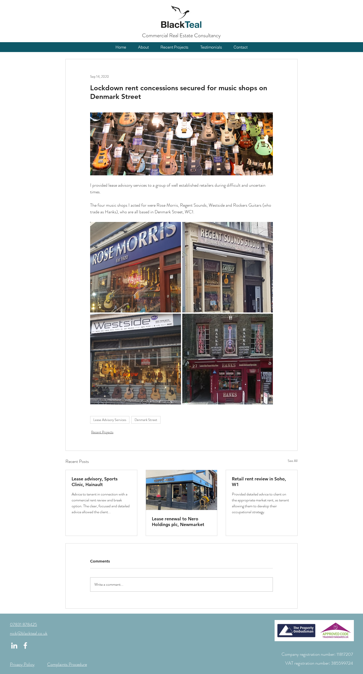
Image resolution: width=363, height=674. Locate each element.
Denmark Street (146, 419)
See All (293, 460)
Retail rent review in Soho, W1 (259, 481)
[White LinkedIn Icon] (14, 645)
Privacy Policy (22, 664)
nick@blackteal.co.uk (28, 633)
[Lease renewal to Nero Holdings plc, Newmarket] (181, 490)
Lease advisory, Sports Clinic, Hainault (95, 481)
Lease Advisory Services (109, 419)
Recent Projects (102, 432)
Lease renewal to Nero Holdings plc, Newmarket (178, 521)
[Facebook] (25, 645)
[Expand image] (135, 267)
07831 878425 (23, 624)
